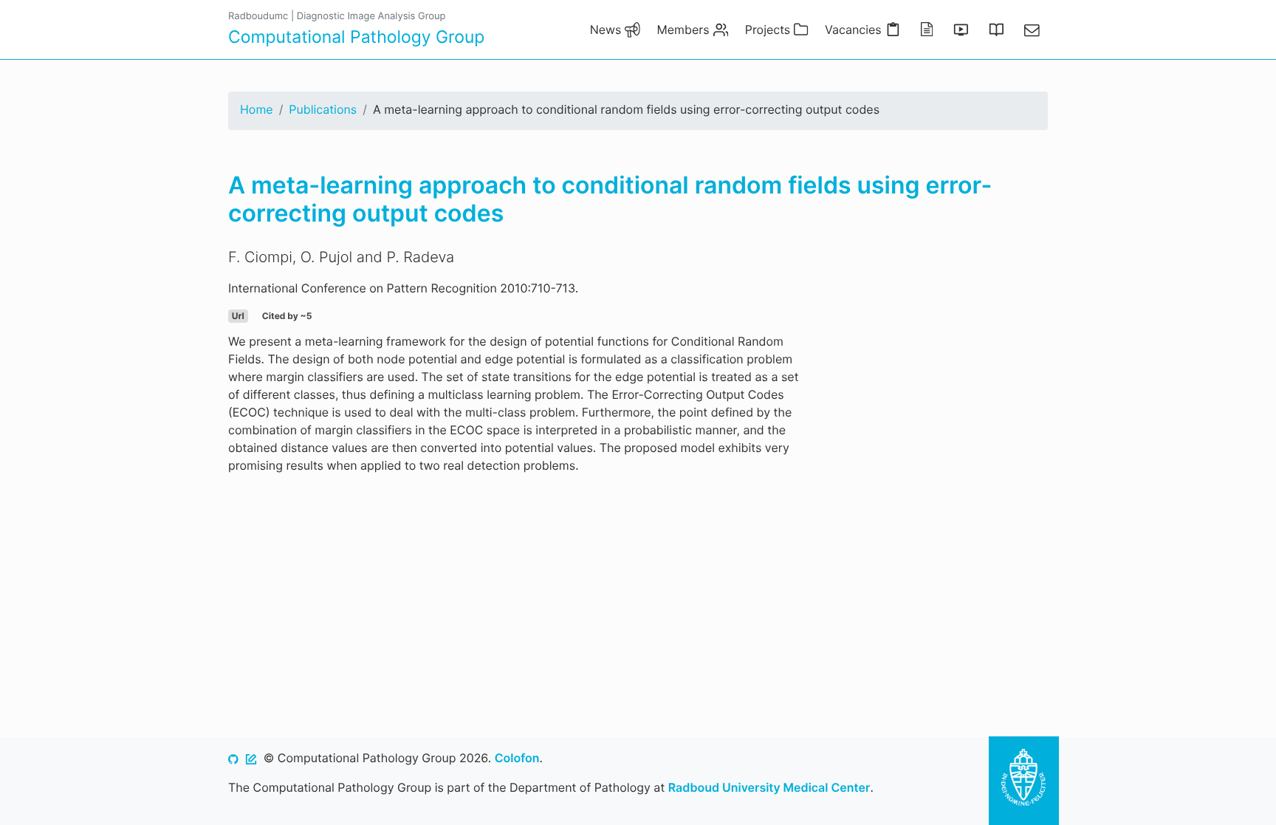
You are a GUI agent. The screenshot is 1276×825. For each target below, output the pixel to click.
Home (256, 109)
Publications (323, 109)
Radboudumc (258, 16)
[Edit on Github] (251, 757)
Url (238, 315)
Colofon (517, 757)
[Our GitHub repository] (233, 757)
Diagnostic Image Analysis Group (371, 16)
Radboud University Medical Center (769, 787)
